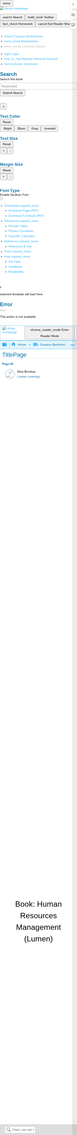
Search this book (11, 79)
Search (8, 1130)
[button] (15, 266)
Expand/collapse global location (72, 343)
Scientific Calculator (22, 236)
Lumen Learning (28, 376)
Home (22, 344)
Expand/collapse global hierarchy (7, 344)
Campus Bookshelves (54, 344)
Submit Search (13, 93)
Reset (7, 122)
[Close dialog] (2, 310)
